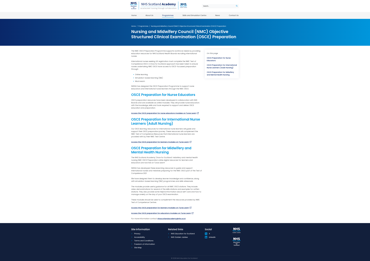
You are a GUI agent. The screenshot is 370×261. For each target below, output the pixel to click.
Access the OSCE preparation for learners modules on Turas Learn (160, 142)
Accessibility (139, 237)
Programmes (168, 15)
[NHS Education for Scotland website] (237, 242)
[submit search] (237, 6)
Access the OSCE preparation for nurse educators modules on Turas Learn (163, 113)
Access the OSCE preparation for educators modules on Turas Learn (161, 213)
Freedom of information (144, 244)
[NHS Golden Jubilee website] (237, 233)
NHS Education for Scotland (183, 233)
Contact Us (234, 15)
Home (134, 15)
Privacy (137, 233)
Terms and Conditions (143, 240)
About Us (149, 15)
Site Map (138, 247)
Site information (140, 229)
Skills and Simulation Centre (194, 15)
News (217, 15)
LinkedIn (212, 237)
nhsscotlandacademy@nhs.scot (171, 218)
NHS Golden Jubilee (179, 237)
